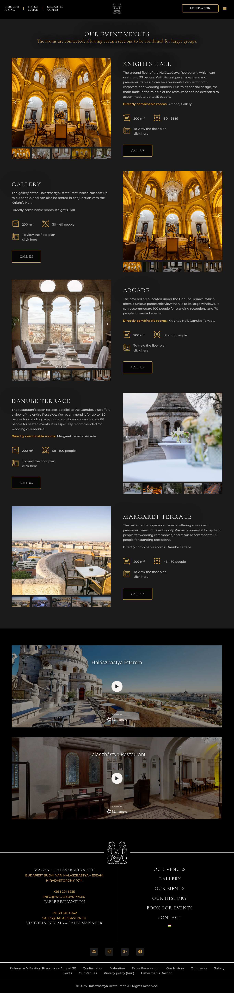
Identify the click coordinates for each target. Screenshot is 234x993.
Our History (175, 968)
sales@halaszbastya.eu (64, 918)
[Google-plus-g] (125, 952)
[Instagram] (109, 952)
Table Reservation (145, 968)
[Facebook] (140, 952)
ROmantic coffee (55, 8)
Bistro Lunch (33, 8)
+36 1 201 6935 (64, 891)
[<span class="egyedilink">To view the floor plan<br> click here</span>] (127, 130)
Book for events (170, 908)
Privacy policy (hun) (119, 973)
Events (66, 973)
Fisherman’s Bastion (157, 973)
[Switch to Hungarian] (170, 925)
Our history (169, 898)
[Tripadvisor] (94, 952)
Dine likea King (12, 8)
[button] (225, 8)
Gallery (169, 879)
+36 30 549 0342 (64, 913)
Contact (169, 917)
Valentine (117, 968)
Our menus (170, 888)
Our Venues (170, 869)
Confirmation (93, 968)
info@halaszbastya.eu (64, 897)
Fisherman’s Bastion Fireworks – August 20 (43, 968)
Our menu (199, 968)
